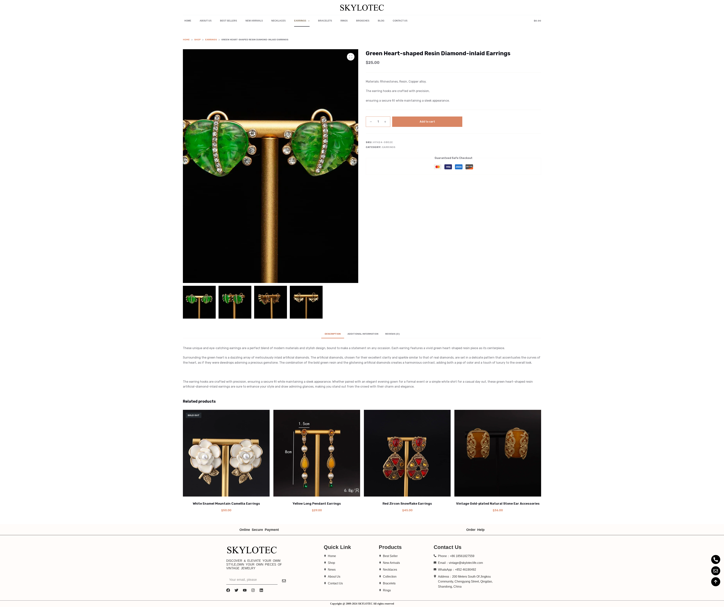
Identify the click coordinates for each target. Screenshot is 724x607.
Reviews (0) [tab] (392, 334)
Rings (344, 20)
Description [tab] (333, 334)
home (187, 20)
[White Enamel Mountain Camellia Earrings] (226, 453)
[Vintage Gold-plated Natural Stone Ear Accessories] (497, 453)
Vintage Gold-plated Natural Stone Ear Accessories (498, 503)
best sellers (228, 20)
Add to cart (427, 121)
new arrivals (254, 20)
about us (206, 20)
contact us (400, 20)
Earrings (300, 20)
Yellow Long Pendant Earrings (317, 503)
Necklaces (278, 20)
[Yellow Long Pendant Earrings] (316, 453)
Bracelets (325, 20)
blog (381, 20)
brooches (362, 20)
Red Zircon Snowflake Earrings (407, 503)
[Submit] (284, 581)
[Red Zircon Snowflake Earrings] (407, 453)
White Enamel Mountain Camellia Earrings (226, 503)
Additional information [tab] (362, 334)
